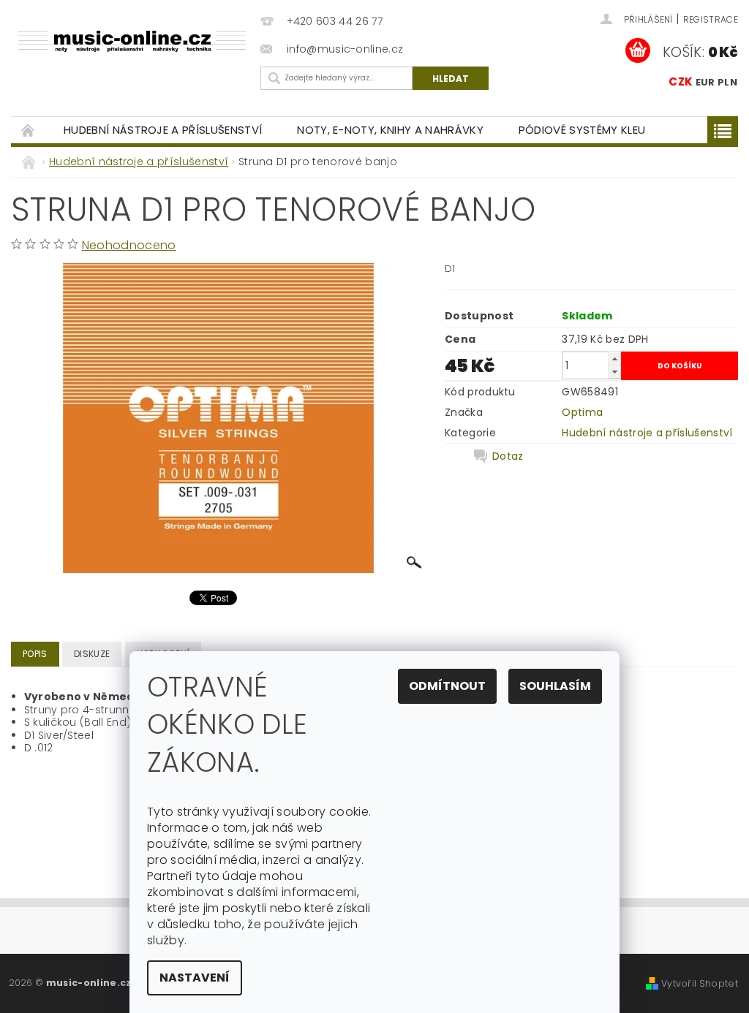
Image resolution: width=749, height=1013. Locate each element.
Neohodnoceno (129, 245)
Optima (582, 412)
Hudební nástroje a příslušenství (163, 129)
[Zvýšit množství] (614, 358)
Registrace (710, 19)
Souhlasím (555, 686)
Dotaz (508, 456)
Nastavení (194, 977)
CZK (681, 81)
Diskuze (92, 654)
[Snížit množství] (614, 372)
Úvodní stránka (28, 130)
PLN (727, 82)
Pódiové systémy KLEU (582, 129)
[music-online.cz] (132, 41)
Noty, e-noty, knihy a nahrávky (390, 129)
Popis (35, 654)
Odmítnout (447, 686)
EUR (705, 82)
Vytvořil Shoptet (699, 983)
